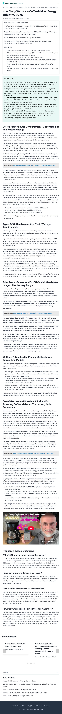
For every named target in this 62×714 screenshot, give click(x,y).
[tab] (27, 663)
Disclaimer (46, 706)
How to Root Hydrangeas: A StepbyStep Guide (18, 696)
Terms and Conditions (37, 706)
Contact (19, 706)
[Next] (57, 651)
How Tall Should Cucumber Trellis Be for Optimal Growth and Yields (25, 692)
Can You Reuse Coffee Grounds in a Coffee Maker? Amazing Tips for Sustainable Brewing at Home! (46, 649)
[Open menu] (57, 3)
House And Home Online (36, 709)
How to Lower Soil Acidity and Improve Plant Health (19, 689)
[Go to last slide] (4, 651)
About (14, 706)
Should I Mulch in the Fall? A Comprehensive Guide (19, 681)
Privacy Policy (26, 706)
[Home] (3, 7)
